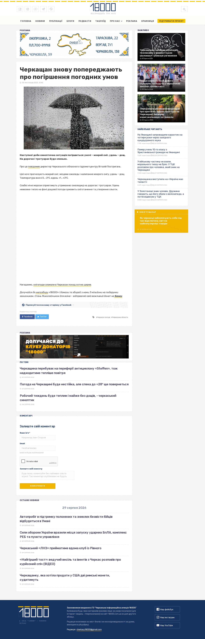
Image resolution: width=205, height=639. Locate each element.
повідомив (34, 166)
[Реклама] (74, 44)
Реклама (131, 21)
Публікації (55, 21)
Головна (25, 21)
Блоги (70, 21)
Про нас (115, 21)
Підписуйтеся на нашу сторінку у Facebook (48, 305)
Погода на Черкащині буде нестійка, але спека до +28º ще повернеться (74, 384)
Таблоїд (100, 21)
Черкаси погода (103, 317)
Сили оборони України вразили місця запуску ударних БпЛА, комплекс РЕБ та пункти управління (73, 535)
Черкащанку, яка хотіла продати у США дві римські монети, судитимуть (65, 577)
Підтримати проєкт (171, 21)
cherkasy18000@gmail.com (89, 629)
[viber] (51, 9)
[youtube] (35, 9)
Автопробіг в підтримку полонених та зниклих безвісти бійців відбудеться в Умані (66, 519)
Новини (40, 21)
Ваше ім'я (25, 433)
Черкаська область (120, 317)
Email (22, 443)
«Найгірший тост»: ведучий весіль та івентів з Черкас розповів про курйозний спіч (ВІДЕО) (70, 562)
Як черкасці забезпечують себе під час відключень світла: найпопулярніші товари (161, 221)
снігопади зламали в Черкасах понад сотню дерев (62, 284)
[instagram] (28, 9)
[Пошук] (184, 9)
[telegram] (43, 9)
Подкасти (85, 21)
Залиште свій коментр (31, 469)
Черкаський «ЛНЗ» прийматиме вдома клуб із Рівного (60, 548)
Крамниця (147, 21)
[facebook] (20, 9)
